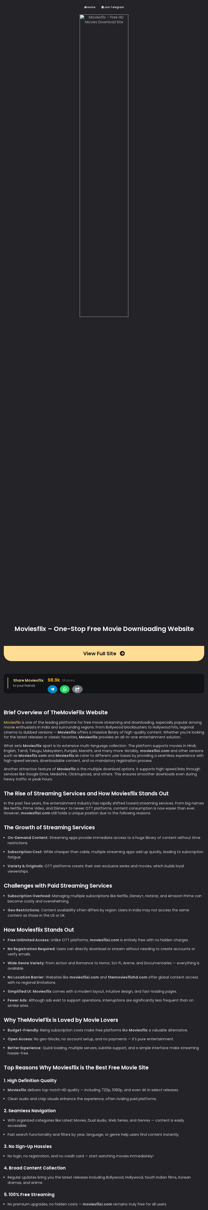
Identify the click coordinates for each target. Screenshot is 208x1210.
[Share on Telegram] (52, 689)
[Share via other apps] (77, 689)
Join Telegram (114, 7)
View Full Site (100, 653)
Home (91, 7)
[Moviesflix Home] (104, 316)
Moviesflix (12, 722)
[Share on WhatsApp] (65, 689)
